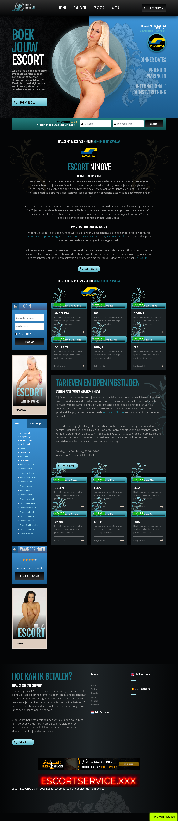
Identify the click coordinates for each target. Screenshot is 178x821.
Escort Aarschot (27, 464)
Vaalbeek (24, 456)
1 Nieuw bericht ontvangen (164, 817)
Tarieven (80, 8)
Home (62, 8)
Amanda (21, 409)
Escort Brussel (115, 236)
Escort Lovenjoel (27, 516)
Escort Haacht (26, 481)
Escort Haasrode (27, 486)
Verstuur (154, 123)
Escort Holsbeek (27, 499)
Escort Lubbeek (27, 520)
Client (21, 334)
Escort (33, 334)
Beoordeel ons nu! (29, 575)
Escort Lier (98, 236)
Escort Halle (66, 236)
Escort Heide (25, 490)
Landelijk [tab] (35, 423)
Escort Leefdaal (27, 512)
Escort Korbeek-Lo (28, 507)
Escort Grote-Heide (28, 477)
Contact (94, 700)
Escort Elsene (83, 236)
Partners (95, 704)
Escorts (98, 8)
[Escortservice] (89, 780)
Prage (22, 448)
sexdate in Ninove (113, 412)
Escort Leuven (20, 788)
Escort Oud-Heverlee (29, 525)
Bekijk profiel (60, 332)
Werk (115, 8)
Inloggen (29, 341)
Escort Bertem (26, 468)
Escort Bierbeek (27, 473)
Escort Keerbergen (28, 503)
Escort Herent (26, 494)
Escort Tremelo (26, 533)
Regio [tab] (18, 423)
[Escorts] (89, 764)
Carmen (20, 643)
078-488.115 (156, 8)
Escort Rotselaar (27, 529)
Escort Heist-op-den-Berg (42, 236)
